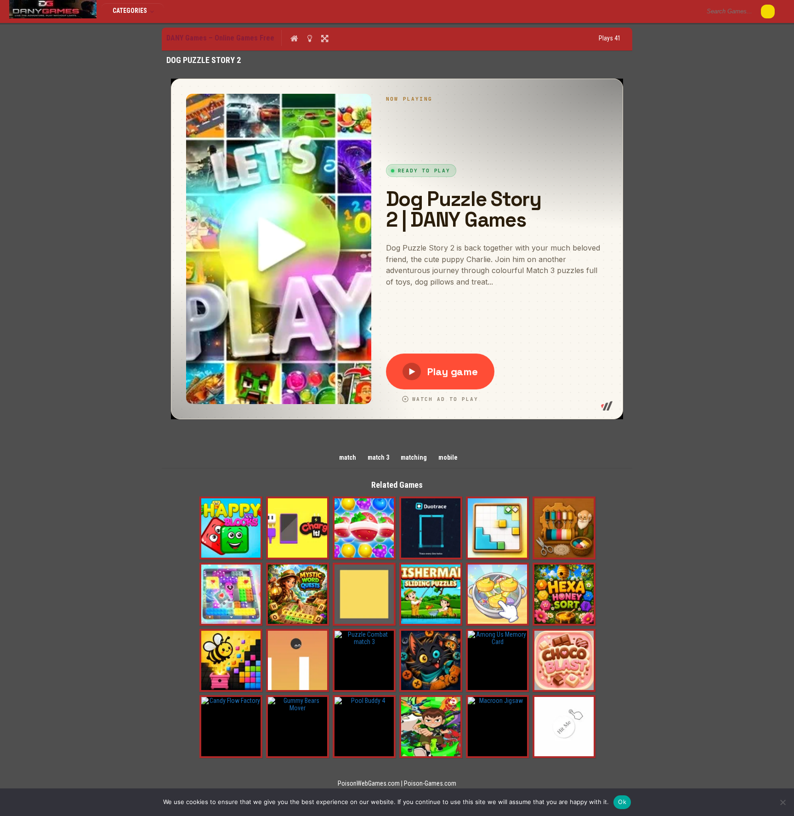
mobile (448, 457)
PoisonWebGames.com (369, 783)
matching (414, 457)
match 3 (378, 457)
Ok (622, 801)
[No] (782, 802)
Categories (130, 10)
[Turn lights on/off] (309, 38)
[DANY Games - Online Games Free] (52, 16)
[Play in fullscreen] (324, 38)
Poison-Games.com (430, 783)
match (347, 457)
